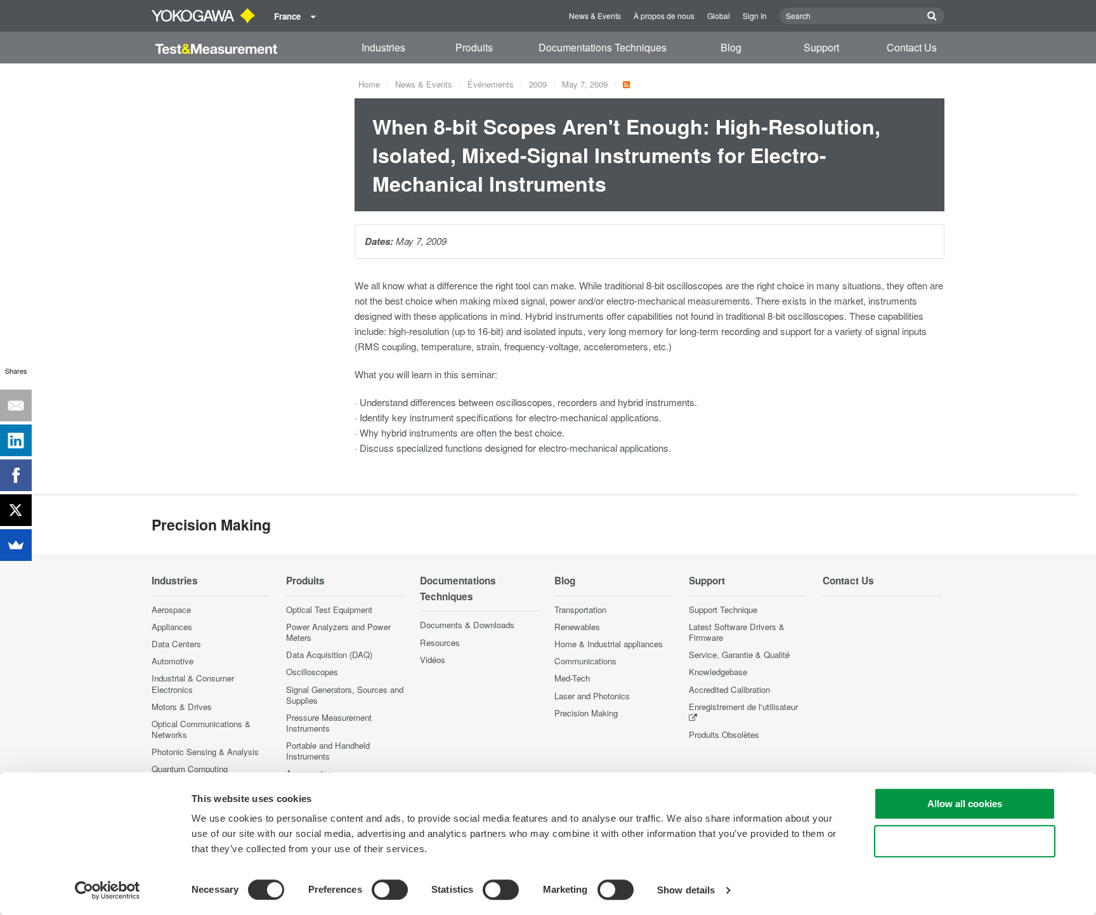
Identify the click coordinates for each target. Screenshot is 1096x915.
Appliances (172, 627)
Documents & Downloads (467, 625)
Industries (383, 47)
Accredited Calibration (729, 689)
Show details (686, 890)
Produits (474, 47)
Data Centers (176, 644)
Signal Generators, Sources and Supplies (344, 694)
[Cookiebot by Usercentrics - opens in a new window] (107, 890)
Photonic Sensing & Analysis (205, 752)
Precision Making (586, 713)
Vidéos (432, 660)
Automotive (172, 661)
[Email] (16, 405)
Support (821, 47)
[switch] (390, 889)
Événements (490, 84)
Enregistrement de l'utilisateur (743, 707)
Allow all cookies (964, 803)
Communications (585, 661)
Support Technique (723, 609)
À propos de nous (664, 15)
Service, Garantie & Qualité (739, 654)
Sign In (755, 15)
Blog (731, 47)
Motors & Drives (182, 707)
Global (718, 15)
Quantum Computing (190, 769)
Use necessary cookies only (964, 841)
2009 (538, 84)
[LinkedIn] (16, 440)
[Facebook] (16, 475)
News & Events (595, 15)
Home (369, 84)
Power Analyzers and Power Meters (338, 632)
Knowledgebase (718, 672)
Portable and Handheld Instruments (328, 750)
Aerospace (171, 609)
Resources (440, 642)
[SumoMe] (16, 545)
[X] (16, 510)
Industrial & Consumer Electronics (193, 683)
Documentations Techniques (602, 47)
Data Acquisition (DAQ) (329, 654)
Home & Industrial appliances (608, 644)
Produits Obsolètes (724, 734)
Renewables (577, 627)
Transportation (580, 609)
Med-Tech (572, 678)
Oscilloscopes (312, 672)
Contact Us (912, 47)
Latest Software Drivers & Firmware (737, 632)
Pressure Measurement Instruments (329, 722)
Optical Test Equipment (329, 609)
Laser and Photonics (592, 696)
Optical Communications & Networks (201, 729)
